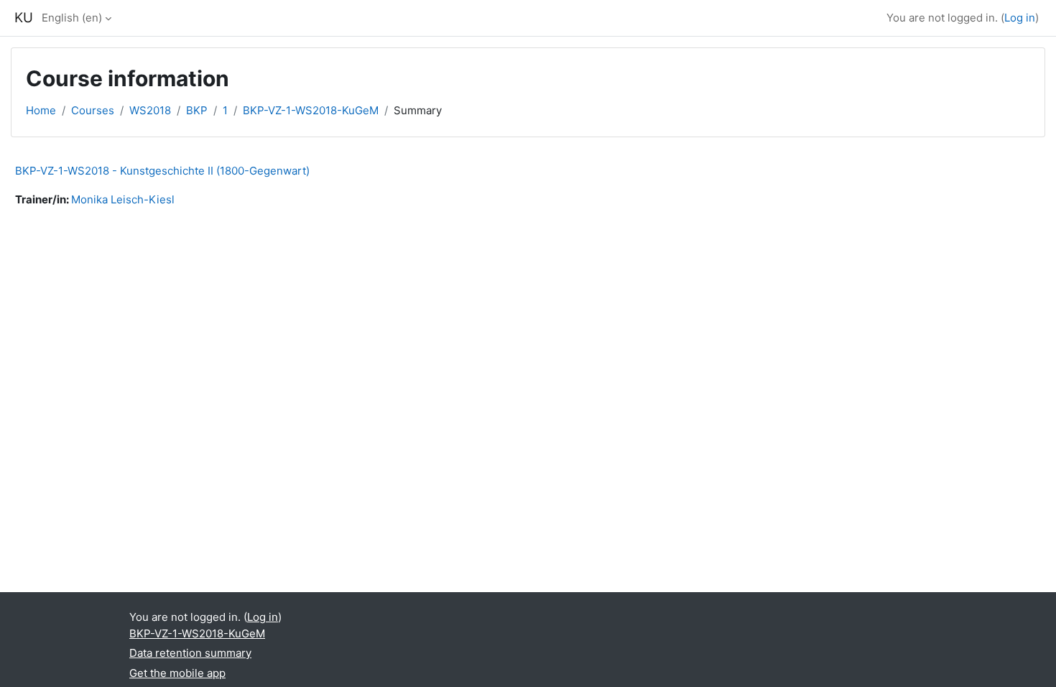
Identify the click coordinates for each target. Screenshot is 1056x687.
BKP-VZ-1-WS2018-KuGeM (311, 110)
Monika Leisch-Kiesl (123, 199)
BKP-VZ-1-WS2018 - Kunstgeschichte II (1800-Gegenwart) (162, 170)
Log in (1019, 17)
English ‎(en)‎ (72, 17)
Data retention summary (190, 653)
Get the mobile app (177, 673)
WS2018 (150, 110)
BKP (197, 110)
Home (41, 110)
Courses (92, 110)
